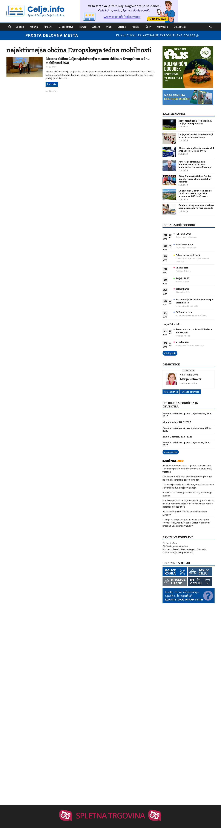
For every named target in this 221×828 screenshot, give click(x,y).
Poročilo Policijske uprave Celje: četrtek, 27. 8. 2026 (187, 415)
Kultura (82, 26)
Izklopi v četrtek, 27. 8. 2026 (177, 436)
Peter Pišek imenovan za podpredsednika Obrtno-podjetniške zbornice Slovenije (194, 164)
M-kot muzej (182, 342)
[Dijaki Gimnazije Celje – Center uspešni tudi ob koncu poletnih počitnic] (169, 180)
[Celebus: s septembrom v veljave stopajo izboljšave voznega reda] (169, 209)
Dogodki (19, 26)
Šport (148, 26)
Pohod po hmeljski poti (187, 255)
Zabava (96, 26)
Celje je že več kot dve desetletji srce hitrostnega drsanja (195, 135)
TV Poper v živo (183, 312)
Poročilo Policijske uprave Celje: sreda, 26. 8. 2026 (187, 429)
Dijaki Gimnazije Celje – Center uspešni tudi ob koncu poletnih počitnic (194, 179)
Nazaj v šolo (181, 267)
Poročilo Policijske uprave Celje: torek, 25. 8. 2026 (186, 443)
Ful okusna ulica (184, 244)
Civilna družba (170, 543)
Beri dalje (52, 84)
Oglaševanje (180, 26)
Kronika (136, 26)
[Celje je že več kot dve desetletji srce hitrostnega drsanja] (169, 138)
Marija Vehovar (190, 379)
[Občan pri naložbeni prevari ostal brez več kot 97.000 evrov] (169, 152)
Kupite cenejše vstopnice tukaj (178, 552)
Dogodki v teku (172, 324)
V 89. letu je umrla (189, 374)
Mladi (109, 26)
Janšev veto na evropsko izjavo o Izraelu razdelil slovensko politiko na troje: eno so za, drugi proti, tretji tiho (187, 468)
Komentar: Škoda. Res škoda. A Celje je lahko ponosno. (195, 122)
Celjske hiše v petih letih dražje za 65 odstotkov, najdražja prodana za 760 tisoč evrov (195, 193)
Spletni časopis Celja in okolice (9, 27)
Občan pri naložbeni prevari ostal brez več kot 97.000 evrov (196, 149)
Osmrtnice (162, 26)
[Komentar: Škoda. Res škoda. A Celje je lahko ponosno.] (169, 124)
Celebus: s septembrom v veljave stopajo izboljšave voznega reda (196, 206)
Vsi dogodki (170, 353)
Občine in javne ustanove (175, 546)
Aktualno (48, 26)
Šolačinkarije (182, 289)
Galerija (34, 26)
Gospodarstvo (66, 26)
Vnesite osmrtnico (190, 392)
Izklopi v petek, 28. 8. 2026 (177, 422)
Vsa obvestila (170, 452)
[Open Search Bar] (210, 27)
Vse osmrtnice (171, 392)
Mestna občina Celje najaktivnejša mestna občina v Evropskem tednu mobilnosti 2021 (97, 60)
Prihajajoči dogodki (179, 225)
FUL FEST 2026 (183, 233)
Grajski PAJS (182, 278)
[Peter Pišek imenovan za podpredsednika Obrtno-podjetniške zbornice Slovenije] (169, 165)
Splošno (122, 26)
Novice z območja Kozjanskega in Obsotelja (184, 549)
